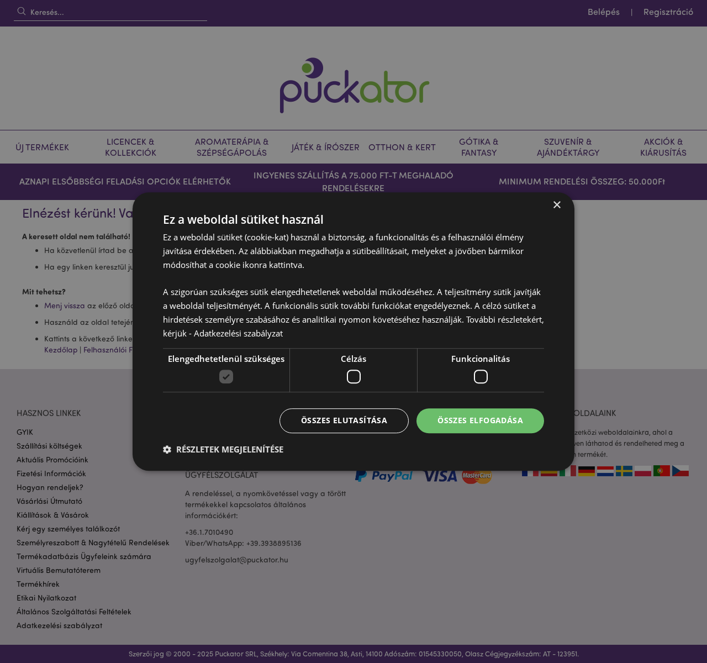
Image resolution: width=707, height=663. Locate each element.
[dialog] (353, 331)
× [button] (556, 205)
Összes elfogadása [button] (480, 420)
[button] (223, 449)
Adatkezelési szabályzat (238, 333)
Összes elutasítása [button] (344, 420)
